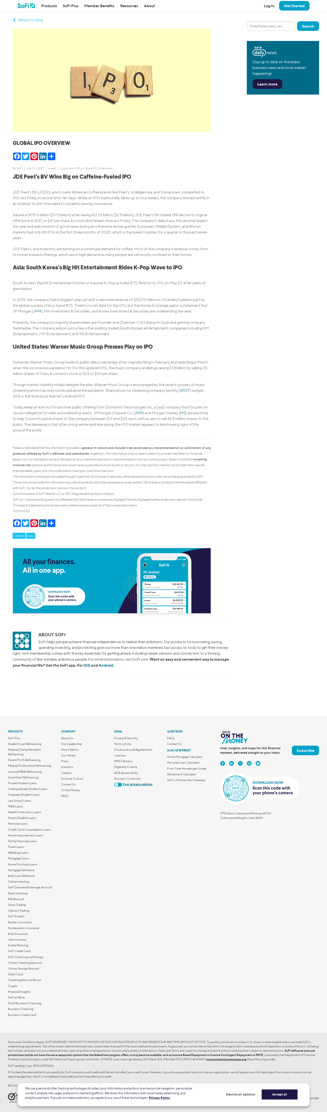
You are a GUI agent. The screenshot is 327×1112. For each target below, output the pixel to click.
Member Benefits (99, 5)
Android (106, 665)
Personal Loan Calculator (183, 762)
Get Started (294, 5)
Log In (269, 5)
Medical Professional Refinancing (29, 765)
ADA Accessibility (126, 773)
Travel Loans (16, 847)
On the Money (70, 790)
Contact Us (68, 784)
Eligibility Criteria (125, 767)
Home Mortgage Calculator (185, 757)
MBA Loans (15, 806)
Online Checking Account (25, 962)
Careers (66, 773)
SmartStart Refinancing (23, 777)
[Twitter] (240, 763)
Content (19, 536)
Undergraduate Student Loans (27, 789)
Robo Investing (18, 893)
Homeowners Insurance (23, 928)
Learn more (267, 84)
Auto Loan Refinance (21, 876)
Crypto (12, 986)
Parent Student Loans (22, 818)
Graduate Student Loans (24, 794)
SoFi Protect (16, 916)
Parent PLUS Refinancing (24, 760)
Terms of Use (122, 744)
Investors (67, 767)
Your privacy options (137, 784)
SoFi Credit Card (19, 951)
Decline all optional (240, 1094)
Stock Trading (17, 905)
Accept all (279, 1094)
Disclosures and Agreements (133, 749)
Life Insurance (17, 939)
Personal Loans (18, 823)
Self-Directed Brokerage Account (30, 887)
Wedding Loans (18, 852)
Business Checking (20, 1009)
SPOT (185, 390)
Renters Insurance (20, 922)
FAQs (65, 796)
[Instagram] (249, 763)
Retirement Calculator (181, 774)
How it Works (70, 749)
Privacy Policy (159, 1098)
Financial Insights (19, 991)
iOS (87, 665)
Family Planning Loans (22, 841)
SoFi (20, 168)
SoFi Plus (71, 5)
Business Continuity (127, 778)
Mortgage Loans (18, 858)
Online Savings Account (23, 968)
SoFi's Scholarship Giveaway (186, 780)
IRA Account (16, 899)
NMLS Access (123, 761)
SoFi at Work (16, 997)
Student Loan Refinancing (24, 744)
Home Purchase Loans (22, 864)
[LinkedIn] (231, 763)
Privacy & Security (126, 738)
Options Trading (18, 910)
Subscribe (305, 750)
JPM (37, 311)
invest (52, 168)
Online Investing (18, 881)
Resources (129, 5)
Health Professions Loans (24, 812)
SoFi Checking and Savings (26, 957)
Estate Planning (18, 945)
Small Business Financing (24, 1003)
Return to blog (30, 20)
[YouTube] (258, 763)
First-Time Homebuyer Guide (186, 768)
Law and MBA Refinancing (25, 771)
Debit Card (15, 974)
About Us (67, 738)
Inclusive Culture (72, 778)
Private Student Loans (22, 783)
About (149, 5)
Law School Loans (19, 800)
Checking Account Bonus (24, 980)
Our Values (68, 755)
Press (65, 761)
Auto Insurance (18, 934)
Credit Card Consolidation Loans (29, 829)
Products (49, 5)
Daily (31, 536)
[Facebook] (222, 763)
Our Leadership (71, 744)
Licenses (120, 755)
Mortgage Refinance (21, 870)
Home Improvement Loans (25, 835)
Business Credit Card (22, 1015)
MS (183, 413)
